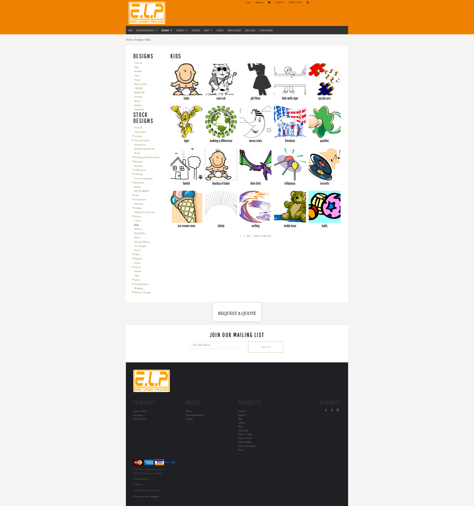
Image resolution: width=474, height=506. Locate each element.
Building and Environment (147, 157)
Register (259, 2)
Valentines (139, 109)
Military (138, 229)
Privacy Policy (140, 419)
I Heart (137, 220)
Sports (137, 280)
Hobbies (138, 208)
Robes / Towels (245, 434)
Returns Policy (140, 411)
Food (136, 195)
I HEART (138, 88)
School (137, 263)
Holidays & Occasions (144, 212)
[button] (280, 2)
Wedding (138, 288)
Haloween (138, 204)
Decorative (139, 182)
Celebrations (140, 170)
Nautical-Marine (142, 242)
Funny (137, 80)
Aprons (241, 422)
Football (137, 71)
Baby (136, 67)
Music (137, 101)
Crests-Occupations (143, 178)
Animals (138, 96)
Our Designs (140, 246)
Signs (136, 275)
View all (138, 63)
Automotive (140, 144)
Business (138, 161)
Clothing (138, 174)
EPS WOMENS (141, 191)
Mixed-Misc (140, 233)
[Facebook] (325, 410)
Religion (138, 105)
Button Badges (245, 442)
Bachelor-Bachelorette (144, 149)
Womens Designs (142, 292)
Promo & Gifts (245, 438)
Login (248, 2)
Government (140, 199)
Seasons (137, 271)
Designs (139, 39)
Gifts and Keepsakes (247, 446)
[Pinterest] (337, 410)
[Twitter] (331, 410)
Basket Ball (139, 92)
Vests (240, 426)
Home (129, 39)
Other (137, 75)
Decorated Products (195, 415)
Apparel (241, 415)
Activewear (243, 430)
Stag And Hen (140, 84)
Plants (137, 254)
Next (249, 236)
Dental (137, 187)
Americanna (140, 132)
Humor (137, 216)
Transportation (141, 284)
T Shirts (242, 411)
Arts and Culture (142, 140)
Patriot (137, 250)
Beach (137, 153)
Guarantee (138, 415)
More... (241, 450)
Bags (240, 419)
